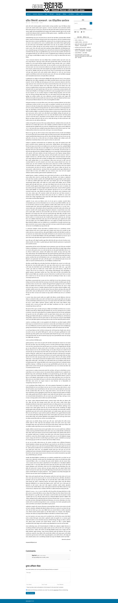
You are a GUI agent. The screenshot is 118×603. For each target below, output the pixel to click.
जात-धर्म (35, 22)
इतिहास (32, 22)
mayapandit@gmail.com (31, 542)
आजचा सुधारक (28, 601)
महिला (37, 22)
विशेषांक (64, 14)
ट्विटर (83, 32)
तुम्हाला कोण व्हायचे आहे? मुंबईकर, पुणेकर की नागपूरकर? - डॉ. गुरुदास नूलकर (83, 44)
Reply (69, 559)
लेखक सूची (58, 14)
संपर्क (77, 14)
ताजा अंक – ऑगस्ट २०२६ (38, 14)
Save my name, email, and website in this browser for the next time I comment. (45, 587)
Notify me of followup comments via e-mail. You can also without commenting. (47, 590)
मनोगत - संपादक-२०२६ (79, 40)
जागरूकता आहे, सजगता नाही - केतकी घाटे (83, 47)
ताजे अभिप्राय (71, 14)
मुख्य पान (28, 14)
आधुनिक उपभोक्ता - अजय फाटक (81, 42)
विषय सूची (51, 14)
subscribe (55, 590)
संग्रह (46, 14)
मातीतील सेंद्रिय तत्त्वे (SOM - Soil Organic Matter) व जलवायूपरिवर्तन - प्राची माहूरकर (83, 50)
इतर (82, 14)
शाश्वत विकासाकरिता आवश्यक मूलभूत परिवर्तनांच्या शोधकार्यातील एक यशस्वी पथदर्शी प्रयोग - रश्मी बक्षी (83, 56)
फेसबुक (77, 32)
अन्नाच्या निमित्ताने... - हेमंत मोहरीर (81, 52)
